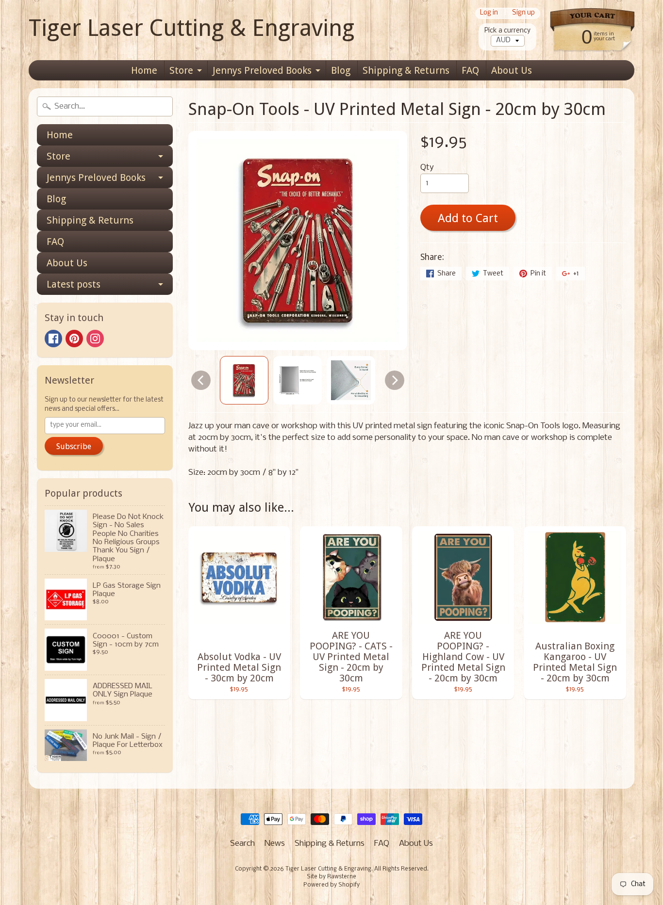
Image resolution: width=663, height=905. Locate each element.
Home (144, 70)
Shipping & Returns (406, 70)
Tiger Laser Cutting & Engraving (191, 28)
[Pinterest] (74, 338)
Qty (427, 167)
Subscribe (73, 446)
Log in (489, 13)
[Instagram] (95, 338)
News (275, 843)
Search (242, 843)
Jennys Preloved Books (262, 70)
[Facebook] (53, 338)
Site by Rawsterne (331, 877)
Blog (340, 70)
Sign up (523, 13)
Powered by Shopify (331, 885)
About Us (511, 70)
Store (181, 70)
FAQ (470, 70)
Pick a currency (507, 30)
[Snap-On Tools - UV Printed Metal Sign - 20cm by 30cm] (244, 380)
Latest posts (73, 284)
